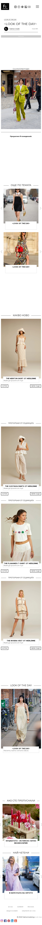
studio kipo (38, 917)
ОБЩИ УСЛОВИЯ (12, 911)
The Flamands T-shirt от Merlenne (21, 563)
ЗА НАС (10, 907)
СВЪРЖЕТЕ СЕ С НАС (29, 911)
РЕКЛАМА (31, 907)
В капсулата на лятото (21, 893)
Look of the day (10, 19)
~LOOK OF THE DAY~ (21, 223)
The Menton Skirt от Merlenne (21, 378)
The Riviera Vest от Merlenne (21, 641)
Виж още (35, 386)
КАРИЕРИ (20, 907)
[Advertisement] (21, 160)
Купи (4, 386)
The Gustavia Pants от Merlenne (21, 486)
